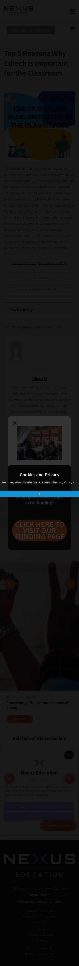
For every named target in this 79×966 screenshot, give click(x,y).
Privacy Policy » (63, 482)
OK (39, 494)
